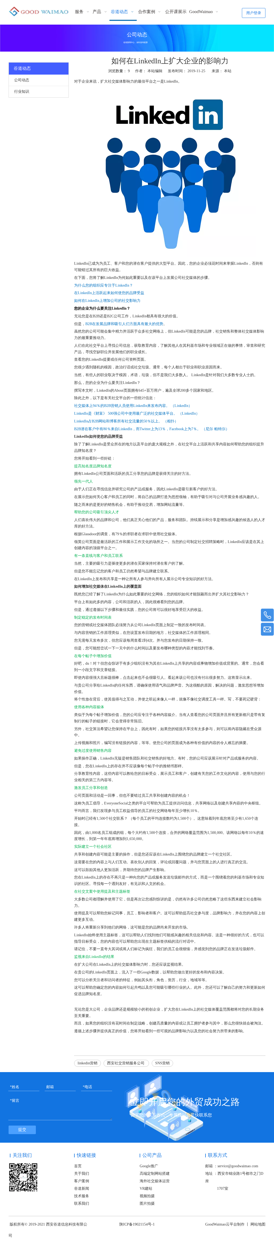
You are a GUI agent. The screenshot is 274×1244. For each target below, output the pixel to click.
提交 (22, 1129)
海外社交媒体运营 (155, 1181)
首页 (78, 1166)
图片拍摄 (147, 1203)
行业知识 (21, 92)
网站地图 (257, 1224)
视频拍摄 (147, 1196)
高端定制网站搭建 (155, 1174)
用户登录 (253, 13)
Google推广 (149, 1166)
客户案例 (81, 1181)
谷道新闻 (81, 1189)
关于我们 (81, 1174)
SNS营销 (162, 1063)
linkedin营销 (87, 1063)
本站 (227, 71)
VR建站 (146, 1189)
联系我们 (81, 1203)
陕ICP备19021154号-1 (137, 1224)
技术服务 (81, 1196)
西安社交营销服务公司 (126, 1063)
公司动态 (21, 80)
